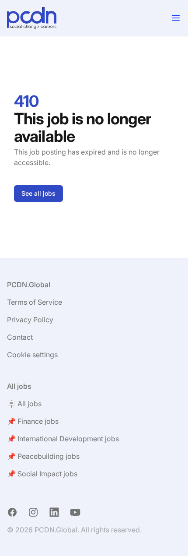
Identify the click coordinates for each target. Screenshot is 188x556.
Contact (20, 337)
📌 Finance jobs (33, 421)
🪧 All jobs (24, 403)
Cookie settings (32, 354)
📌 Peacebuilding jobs (43, 456)
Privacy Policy (30, 319)
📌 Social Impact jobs (42, 473)
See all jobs (38, 193)
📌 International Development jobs (63, 438)
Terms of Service (34, 302)
